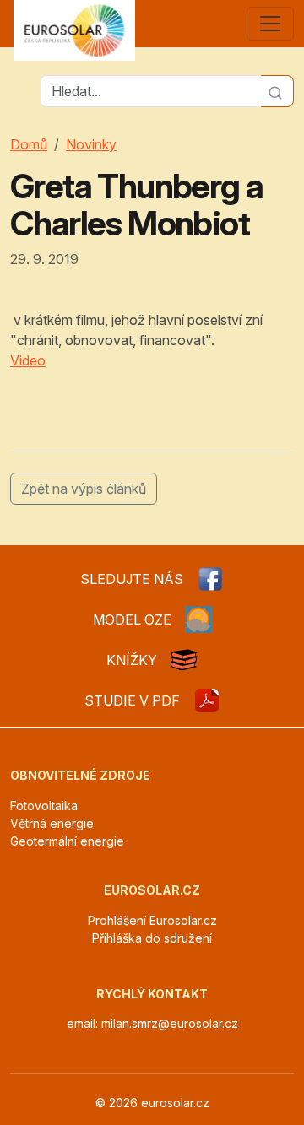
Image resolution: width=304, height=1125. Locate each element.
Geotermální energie (67, 841)
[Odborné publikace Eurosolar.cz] (184, 659)
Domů (28, 144)
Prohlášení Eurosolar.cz (152, 920)
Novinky (91, 144)
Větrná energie (52, 823)
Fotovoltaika (44, 805)
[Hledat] (277, 91)
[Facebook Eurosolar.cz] (210, 578)
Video (28, 360)
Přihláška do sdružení (152, 938)
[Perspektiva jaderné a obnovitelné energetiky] (206, 700)
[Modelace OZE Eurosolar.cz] (198, 619)
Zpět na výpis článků (83, 488)
